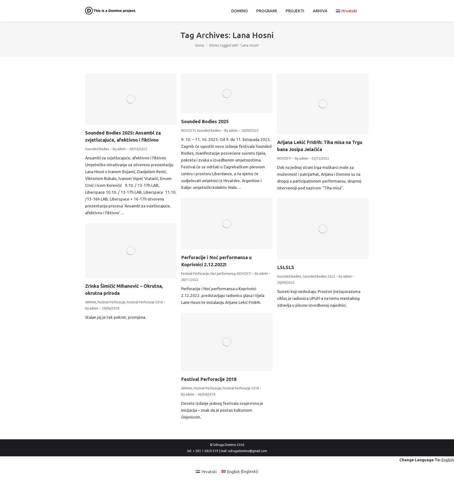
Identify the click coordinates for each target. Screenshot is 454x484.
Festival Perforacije (195, 273)
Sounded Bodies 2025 (205, 121)
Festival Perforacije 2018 (145, 302)
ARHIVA (90, 302)
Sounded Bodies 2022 (319, 276)
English (447, 460)
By (119, 149)
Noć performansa (223, 273)
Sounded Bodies (97, 149)
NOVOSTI (188, 130)
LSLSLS (285, 267)
